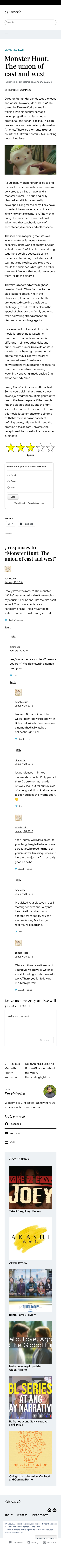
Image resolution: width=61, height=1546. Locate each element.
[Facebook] (49, 1510)
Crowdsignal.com (36, 503)
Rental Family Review (22, 1314)
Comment (45, 1040)
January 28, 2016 (14, 582)
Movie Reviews (14, 49)
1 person (19, 620)
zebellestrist (11, 578)
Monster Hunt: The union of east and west (27, 65)
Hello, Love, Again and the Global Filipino (25, 1368)
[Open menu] (6, 34)
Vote (13, 497)
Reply (8, 627)
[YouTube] (54, 1510)
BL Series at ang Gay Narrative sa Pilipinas (28, 1423)
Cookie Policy (16, 1532)
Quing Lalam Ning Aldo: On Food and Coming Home (29, 1478)
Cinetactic (13, 11)
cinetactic (15, 646)
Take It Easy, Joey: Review (25, 1211)
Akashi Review (18, 1263)
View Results (20, 503)
